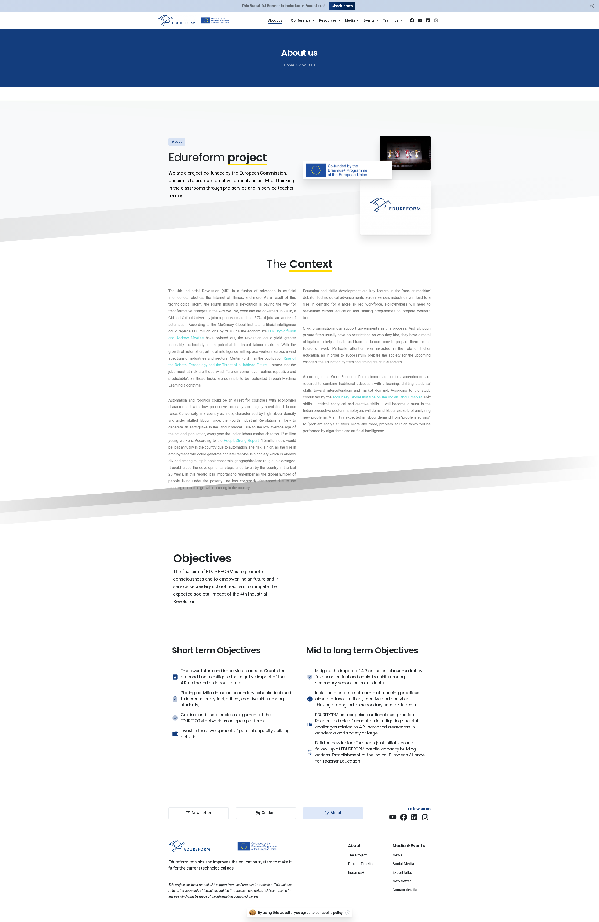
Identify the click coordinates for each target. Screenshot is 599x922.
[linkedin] (428, 20)
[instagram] (436, 20)
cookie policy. (332, 912)
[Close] (592, 6)
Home (289, 65)
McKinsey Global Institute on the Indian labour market (377, 397)
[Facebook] (412, 20)
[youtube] (420, 20)
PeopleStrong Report (241, 440)
